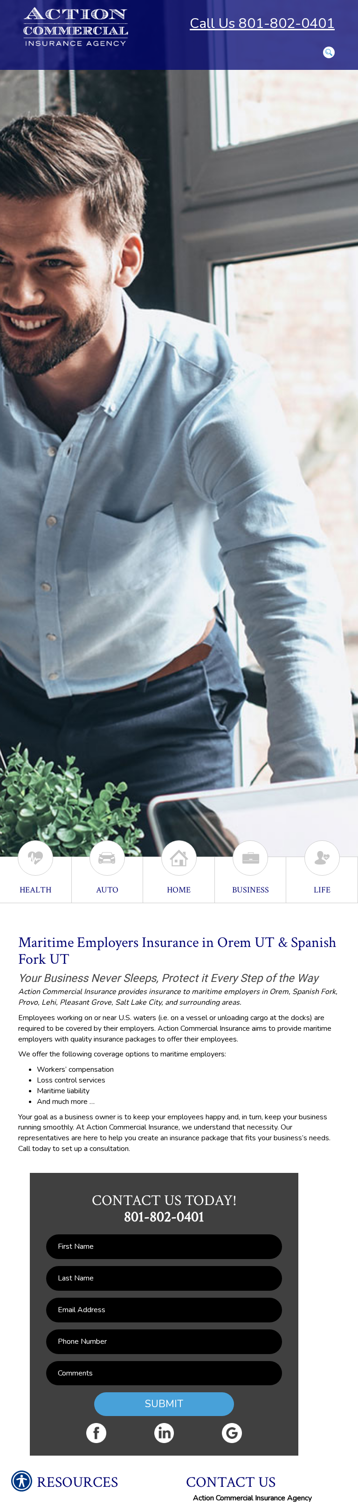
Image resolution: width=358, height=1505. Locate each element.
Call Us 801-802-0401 (262, 23)
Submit (164, 1404)
